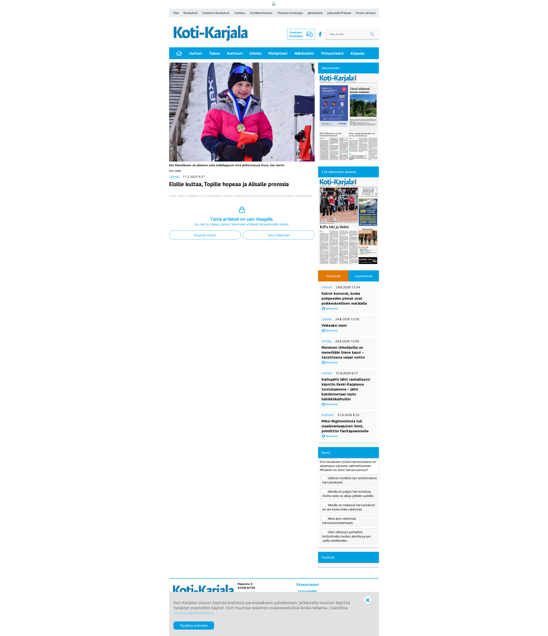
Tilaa (176, 13)
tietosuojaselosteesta (193, 612)
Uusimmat (333, 276)
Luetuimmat (364, 276)
